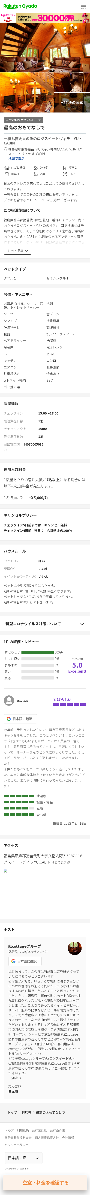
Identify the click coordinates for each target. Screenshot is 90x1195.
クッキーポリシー (17, 1144)
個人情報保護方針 (47, 1137)
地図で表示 (16, 158)
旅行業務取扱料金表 (18, 1137)
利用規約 (23, 1130)
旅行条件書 (57, 1130)
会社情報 (68, 1137)
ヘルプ (9, 1130)
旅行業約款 (39, 1130)
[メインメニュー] (83, 6)
